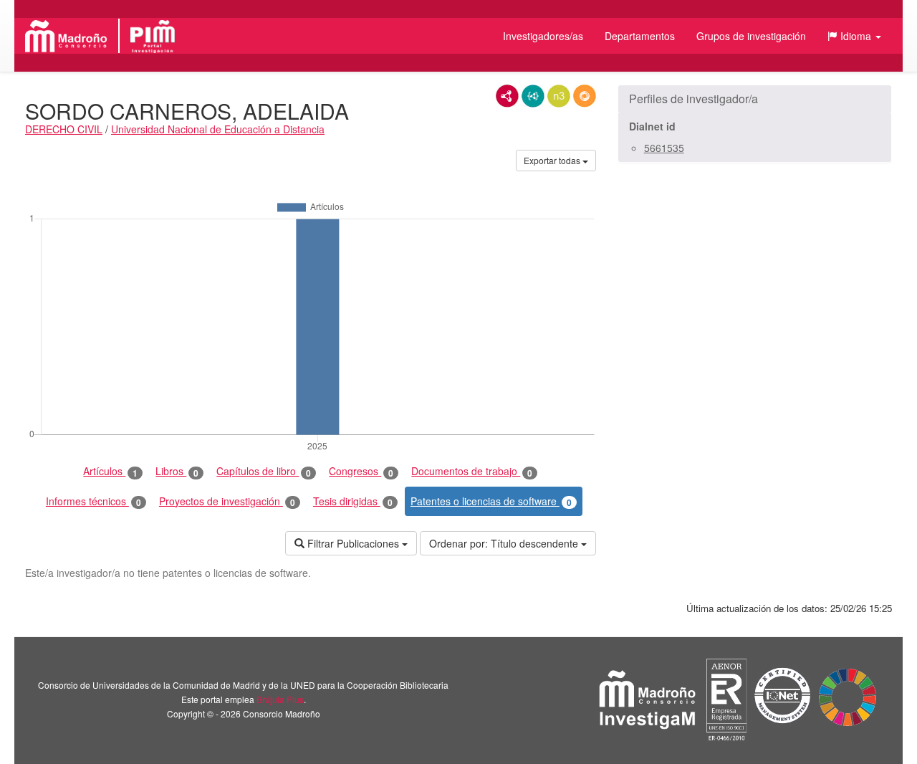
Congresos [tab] (361, 471)
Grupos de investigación (751, 36)
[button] (854, 36)
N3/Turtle (558, 96)
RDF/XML (507, 96)
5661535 (664, 147)
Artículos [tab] (110, 471)
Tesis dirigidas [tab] (353, 501)
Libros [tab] (176, 471)
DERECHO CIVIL (63, 129)
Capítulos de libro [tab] (263, 471)
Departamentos (640, 36)
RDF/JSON (584, 96)
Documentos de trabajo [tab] (471, 471)
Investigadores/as (543, 36)
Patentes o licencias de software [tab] (491, 501)
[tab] (754, 99)
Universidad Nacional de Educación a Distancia (218, 129)
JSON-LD (533, 96)
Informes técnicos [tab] (93, 501)
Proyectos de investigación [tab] (227, 501)
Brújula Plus (280, 699)
